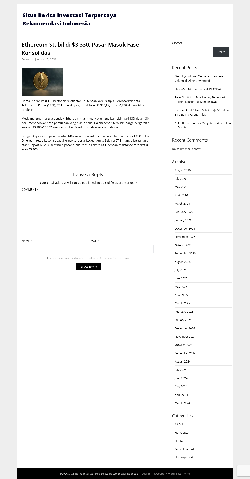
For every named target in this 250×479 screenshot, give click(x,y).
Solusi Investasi (184, 449)
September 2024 (185, 353)
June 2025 (181, 278)
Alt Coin (179, 424)
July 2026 (181, 178)
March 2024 (182, 403)
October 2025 (183, 245)
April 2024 (181, 395)
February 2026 (184, 212)
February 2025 (184, 311)
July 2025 (181, 270)
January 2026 (183, 220)
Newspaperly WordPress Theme (171, 473)
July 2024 (181, 369)
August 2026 (183, 170)
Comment (30, 190)
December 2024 (185, 328)
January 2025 (183, 320)
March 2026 (182, 203)
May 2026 (181, 187)
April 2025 (181, 295)
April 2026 (181, 195)
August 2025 (183, 262)
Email (94, 241)
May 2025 (181, 286)
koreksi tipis (106, 101)
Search (177, 42)
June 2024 (181, 378)
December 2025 (185, 228)
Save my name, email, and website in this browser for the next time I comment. (89, 258)
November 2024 (185, 336)
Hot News (181, 441)
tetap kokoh (44, 140)
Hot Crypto (182, 432)
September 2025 (185, 253)
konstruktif (98, 145)
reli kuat (114, 127)
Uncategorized (184, 457)
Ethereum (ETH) (42, 101)
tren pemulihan (58, 123)
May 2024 (181, 386)
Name (27, 241)
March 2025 (182, 303)
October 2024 (183, 345)
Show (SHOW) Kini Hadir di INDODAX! (198, 89)
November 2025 (185, 236)
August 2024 (183, 361)
